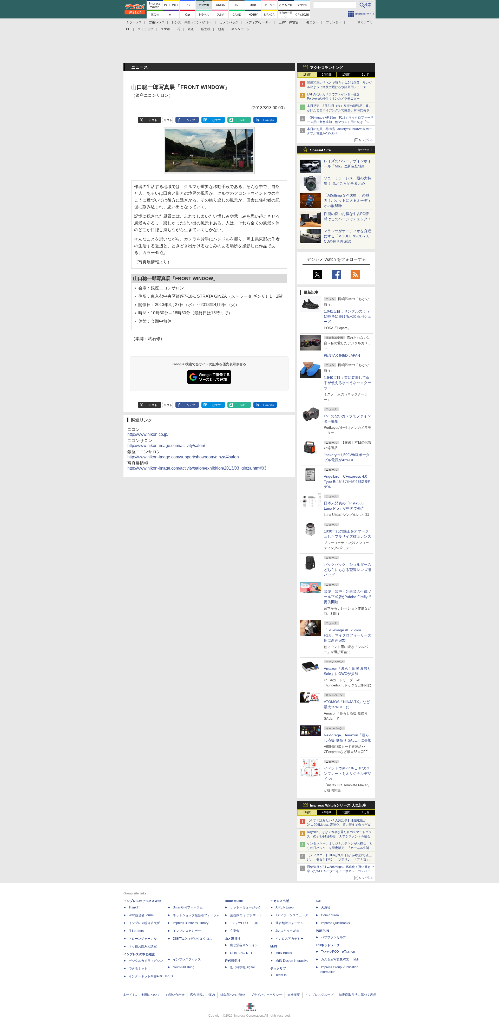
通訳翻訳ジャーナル (289, 923)
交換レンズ (157, 22)
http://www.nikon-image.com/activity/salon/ (166, 445)
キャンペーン (240, 29)
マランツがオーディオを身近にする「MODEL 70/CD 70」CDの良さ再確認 (347, 236)
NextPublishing (183, 967)
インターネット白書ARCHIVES (151, 976)
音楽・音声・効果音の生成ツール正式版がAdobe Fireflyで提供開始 (347, 596)
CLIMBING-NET (241, 953)
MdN (273, 946)
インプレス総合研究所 (144, 923)
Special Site (320, 150)
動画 (221, 29)
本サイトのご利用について (141, 995)
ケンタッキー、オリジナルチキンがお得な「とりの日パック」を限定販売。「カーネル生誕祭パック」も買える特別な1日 (339, 848)
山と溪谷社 (232, 938)
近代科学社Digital (242, 967)
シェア (190, 120)
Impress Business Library (190, 923)
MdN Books (283, 953)
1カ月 (366, 74)
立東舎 (234, 931)
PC (128, 29)
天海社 (325, 907)
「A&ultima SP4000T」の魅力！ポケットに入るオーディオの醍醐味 (347, 200)
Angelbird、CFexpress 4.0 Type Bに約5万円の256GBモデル (347, 481)
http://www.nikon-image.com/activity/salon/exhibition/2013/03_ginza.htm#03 (196, 468)
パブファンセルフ (333, 937)
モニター (312, 22)
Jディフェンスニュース (291, 915)
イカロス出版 (279, 901)
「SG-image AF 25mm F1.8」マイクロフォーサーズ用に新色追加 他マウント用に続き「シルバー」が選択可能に (340, 122)
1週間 (346, 74)
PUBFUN (322, 931)
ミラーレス (134, 22)
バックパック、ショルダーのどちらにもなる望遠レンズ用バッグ (347, 569)
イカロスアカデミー (289, 938)
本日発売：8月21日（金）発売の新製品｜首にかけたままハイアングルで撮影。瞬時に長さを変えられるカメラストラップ (339, 110)
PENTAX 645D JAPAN (342, 355)
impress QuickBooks (335, 923)
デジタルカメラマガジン (146, 961)
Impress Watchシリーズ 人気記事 (338, 805)
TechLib (281, 975)
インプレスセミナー (187, 931)
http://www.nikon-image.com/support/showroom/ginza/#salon (183, 457)
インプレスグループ (319, 995)
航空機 (206, 29)
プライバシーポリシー (266, 995)
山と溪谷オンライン (244, 945)
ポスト (153, 120)
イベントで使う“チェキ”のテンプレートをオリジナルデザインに (347, 773)
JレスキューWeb (287, 931)
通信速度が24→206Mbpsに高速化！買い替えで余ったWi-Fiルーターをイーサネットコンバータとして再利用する (340, 871)
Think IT (134, 907)
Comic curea (330, 915)
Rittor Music (234, 901)
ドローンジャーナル (143, 938)
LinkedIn (268, 120)
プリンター (334, 22)
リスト (168, 120)
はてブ (216, 120)
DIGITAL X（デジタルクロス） (194, 938)
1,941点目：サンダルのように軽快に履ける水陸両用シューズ (347, 316)
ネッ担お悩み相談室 (143, 946)
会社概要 (293, 995)
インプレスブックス (187, 959)
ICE (318, 901)
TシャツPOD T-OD (244, 923)
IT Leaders (136, 931)
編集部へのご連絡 (232, 995)
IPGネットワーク (328, 945)
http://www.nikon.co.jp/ (147, 434)
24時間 (327, 74)
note (242, 120)
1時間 (307, 74)
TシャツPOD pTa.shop (338, 951)
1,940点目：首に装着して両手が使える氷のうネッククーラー (347, 382)
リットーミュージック (245, 907)
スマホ (165, 29)
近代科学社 (232, 961)
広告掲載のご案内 (202, 995)
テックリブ (278, 968)
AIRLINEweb (284, 907)
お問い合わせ (175, 995)
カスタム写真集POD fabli (340, 959)
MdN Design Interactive (291, 961)
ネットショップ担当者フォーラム (196, 915)
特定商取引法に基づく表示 (357, 995)
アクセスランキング (326, 68)
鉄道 (191, 29)
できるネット (138, 968)
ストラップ (145, 29)
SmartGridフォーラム (188, 907)
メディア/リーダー (258, 22)
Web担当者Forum (141, 915)
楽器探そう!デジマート (246, 915)
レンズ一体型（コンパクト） (192, 22)
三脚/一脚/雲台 (289, 22)
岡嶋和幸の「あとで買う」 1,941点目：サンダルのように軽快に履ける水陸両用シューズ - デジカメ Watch (339, 87)
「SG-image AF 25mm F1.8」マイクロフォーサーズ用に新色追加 (347, 635)
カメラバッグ (229, 22)
